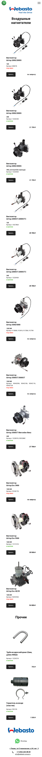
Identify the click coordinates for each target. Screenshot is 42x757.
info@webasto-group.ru (22, 754)
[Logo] (21, 10)
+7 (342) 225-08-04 (23, 752)
